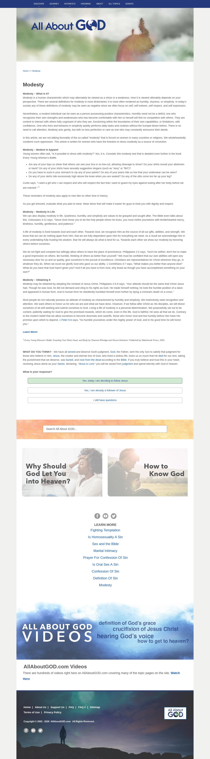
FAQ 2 (82, 707)
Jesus (56, 355)
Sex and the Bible (105, 544)
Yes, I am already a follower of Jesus (105, 390)
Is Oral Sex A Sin (105, 564)
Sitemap (95, 707)
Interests (69, 4)
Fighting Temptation (105, 530)
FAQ (71, 707)
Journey (54, 4)
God (112, 351)
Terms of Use (32, 712)
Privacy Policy (52, 712)
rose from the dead (90, 359)
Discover (39, 4)
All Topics (114, 4)
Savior (61, 363)
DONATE (129, 4)
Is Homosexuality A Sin (105, 537)
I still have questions (105, 400)
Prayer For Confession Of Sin (105, 557)
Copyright (29, 721)
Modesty (36, 71)
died (160, 355)
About (99, 4)
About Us (40, 707)
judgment (127, 363)
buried (69, 359)
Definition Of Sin (105, 578)
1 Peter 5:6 (65, 320)
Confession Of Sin (105, 571)
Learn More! (30, 332)
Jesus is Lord (86, 363)
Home (26, 71)
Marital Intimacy (105, 551)
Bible (124, 359)
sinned (71, 351)
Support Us (57, 707)
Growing (86, 4)
